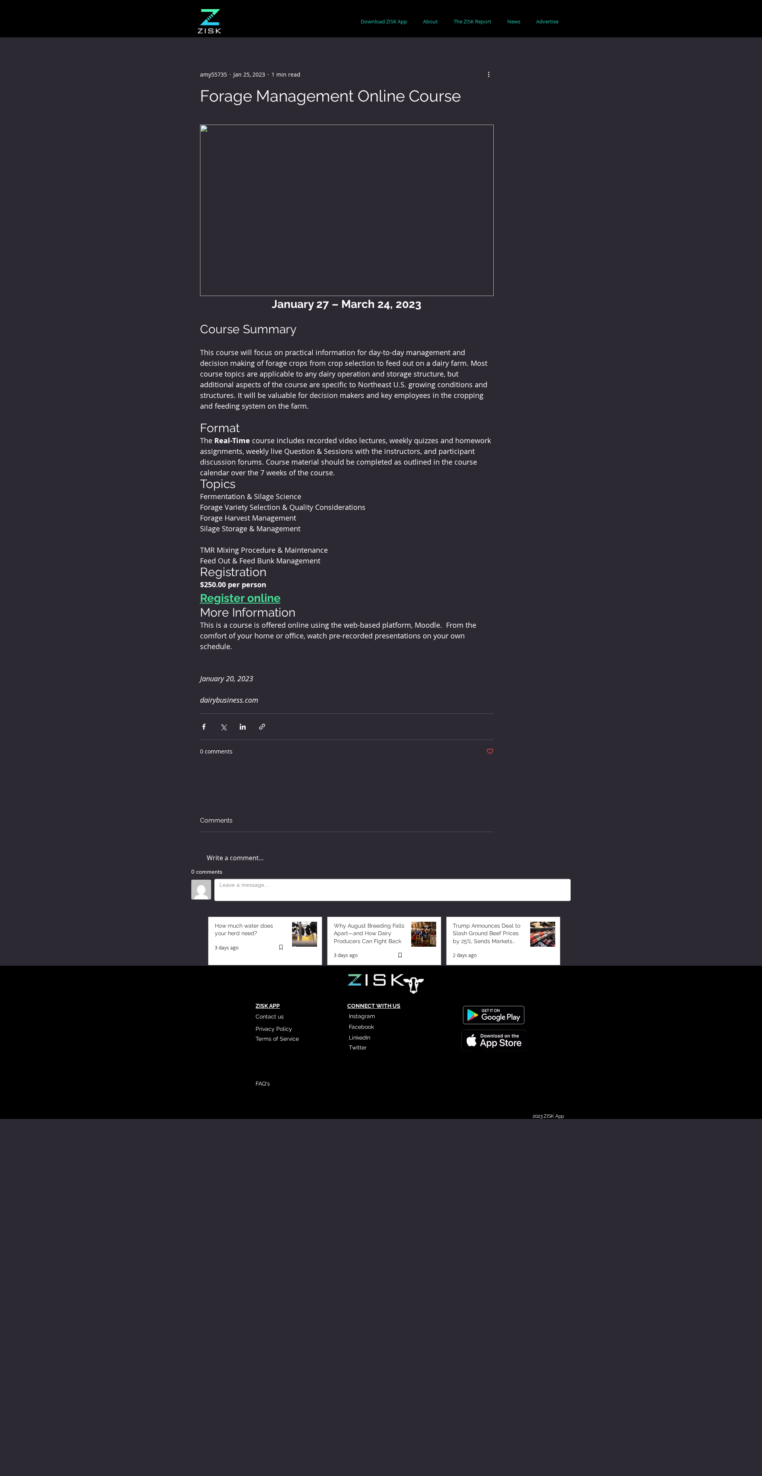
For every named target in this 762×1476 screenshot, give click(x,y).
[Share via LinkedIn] (242, 726)
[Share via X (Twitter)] (223, 726)
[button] (430, 21)
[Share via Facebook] (204, 726)
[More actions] (489, 74)
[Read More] (493, 1041)
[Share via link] (262, 726)
